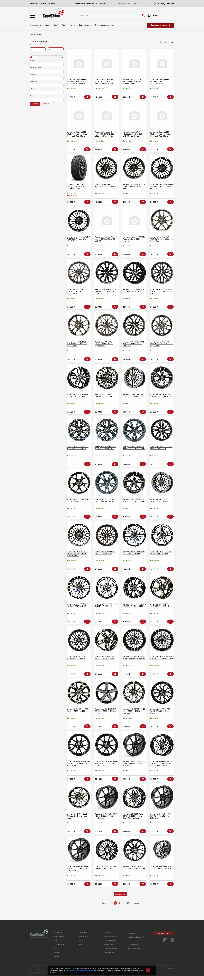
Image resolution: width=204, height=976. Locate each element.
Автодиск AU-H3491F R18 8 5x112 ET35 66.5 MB (78, 500)
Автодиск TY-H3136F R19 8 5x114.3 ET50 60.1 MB (106, 605)
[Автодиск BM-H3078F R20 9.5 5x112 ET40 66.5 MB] (162, 587)
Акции (73, 25)
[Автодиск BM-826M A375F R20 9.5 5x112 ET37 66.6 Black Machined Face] (134, 797)
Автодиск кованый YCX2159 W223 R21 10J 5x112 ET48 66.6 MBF (161, 186)
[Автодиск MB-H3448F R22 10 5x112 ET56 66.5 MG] (162, 483)
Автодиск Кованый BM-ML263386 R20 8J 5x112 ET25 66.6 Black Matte (132, 134)
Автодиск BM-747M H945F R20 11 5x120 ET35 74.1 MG (134, 448)
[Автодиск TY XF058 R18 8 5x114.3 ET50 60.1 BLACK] (134, 273)
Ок (148, 970)
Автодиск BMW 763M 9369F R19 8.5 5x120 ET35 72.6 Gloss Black (106, 763)
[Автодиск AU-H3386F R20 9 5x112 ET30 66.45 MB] (134, 535)
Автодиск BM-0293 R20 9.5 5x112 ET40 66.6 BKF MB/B (161, 867)
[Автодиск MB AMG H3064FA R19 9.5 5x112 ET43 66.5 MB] (162, 640)
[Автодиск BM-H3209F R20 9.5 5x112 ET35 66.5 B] (106, 535)
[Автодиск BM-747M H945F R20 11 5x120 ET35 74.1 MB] (134, 483)
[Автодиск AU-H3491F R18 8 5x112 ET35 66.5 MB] (79, 483)
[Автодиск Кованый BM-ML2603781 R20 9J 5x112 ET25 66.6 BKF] (162, 63)
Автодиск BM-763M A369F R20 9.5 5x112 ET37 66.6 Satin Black (161, 816)
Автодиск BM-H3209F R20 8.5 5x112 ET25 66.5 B (78, 657)
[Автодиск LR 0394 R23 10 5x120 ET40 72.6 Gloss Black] (134, 850)
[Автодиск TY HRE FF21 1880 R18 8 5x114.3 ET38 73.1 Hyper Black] (79, 325)
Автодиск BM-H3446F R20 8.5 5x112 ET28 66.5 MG (78, 448)
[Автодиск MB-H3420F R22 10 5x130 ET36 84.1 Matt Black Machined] (79, 535)
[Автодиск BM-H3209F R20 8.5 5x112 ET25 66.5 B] (79, 640)
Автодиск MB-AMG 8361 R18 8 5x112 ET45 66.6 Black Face (78, 816)
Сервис (47, 25)
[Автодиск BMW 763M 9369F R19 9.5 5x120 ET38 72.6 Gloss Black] (79, 745)
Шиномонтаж (35, 25)
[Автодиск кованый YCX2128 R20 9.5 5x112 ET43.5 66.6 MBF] (106, 168)
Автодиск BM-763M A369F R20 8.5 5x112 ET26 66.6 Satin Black (78, 868)
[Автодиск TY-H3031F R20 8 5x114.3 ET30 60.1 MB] (79, 692)
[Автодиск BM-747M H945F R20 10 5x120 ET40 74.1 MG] (106, 483)
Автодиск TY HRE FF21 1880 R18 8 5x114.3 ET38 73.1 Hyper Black (78, 344)
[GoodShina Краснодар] (53, 14)
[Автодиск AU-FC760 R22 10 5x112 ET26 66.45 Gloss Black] (162, 692)
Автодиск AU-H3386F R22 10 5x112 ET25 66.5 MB (77, 605)
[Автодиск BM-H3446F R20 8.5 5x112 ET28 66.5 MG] (79, 430)
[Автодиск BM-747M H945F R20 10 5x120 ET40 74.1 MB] (162, 378)
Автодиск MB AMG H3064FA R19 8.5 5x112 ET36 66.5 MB (134, 657)
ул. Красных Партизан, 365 (96, 3)
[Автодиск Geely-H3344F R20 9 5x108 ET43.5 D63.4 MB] (134, 587)
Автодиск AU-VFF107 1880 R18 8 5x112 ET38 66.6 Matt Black (161, 291)
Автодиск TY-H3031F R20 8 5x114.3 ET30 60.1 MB (78, 710)
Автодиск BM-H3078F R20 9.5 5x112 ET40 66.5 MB (160, 605)
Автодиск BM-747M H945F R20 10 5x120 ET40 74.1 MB (161, 395)
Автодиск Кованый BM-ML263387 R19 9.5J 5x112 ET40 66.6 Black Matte (105, 81)
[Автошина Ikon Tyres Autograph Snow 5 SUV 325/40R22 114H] (79, 168)
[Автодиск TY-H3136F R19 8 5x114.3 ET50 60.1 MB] (106, 587)
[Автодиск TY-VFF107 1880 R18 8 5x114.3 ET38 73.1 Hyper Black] (79, 273)
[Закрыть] (154, 967)
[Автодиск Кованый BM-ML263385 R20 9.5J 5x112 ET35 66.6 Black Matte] (79, 115)
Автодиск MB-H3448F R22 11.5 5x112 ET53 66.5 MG (133, 395)
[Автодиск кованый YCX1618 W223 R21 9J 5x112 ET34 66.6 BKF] (106, 220)
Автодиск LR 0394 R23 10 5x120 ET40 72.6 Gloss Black (134, 867)
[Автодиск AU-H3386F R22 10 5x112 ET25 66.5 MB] (79, 587)
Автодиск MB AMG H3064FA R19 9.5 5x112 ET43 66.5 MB (161, 657)
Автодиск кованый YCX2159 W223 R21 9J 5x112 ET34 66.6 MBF (78, 239)
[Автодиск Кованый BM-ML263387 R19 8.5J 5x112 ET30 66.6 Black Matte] (79, 63)
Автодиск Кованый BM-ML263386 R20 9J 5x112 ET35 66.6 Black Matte (104, 134)
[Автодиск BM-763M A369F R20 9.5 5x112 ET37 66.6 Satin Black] (162, 797)
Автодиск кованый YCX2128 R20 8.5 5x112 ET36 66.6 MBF (134, 186)
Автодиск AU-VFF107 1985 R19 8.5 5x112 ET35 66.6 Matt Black (133, 344)
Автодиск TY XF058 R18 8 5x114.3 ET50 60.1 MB (77, 395)
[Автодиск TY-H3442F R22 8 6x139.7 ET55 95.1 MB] (106, 378)
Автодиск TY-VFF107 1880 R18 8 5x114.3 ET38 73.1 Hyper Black (78, 291)
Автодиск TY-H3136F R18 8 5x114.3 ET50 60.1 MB (161, 552)
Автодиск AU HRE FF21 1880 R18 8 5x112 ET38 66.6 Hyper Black (161, 239)
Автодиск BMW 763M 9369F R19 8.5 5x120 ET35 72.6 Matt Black (134, 763)
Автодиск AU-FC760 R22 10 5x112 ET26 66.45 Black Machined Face (134, 711)
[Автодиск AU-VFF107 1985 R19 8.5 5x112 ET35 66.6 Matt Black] (134, 325)
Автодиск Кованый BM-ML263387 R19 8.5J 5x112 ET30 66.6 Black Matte (77, 81)
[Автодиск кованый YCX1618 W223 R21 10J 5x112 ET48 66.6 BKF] (134, 220)
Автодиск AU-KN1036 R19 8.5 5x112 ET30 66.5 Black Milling (105, 711)
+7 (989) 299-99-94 (166, 3)
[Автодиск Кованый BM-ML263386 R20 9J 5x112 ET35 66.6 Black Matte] (106, 115)
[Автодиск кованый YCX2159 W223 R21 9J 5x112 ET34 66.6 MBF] (79, 220)
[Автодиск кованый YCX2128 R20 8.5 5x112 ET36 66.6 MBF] (134, 168)
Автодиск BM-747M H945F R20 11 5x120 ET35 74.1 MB (134, 500)
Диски (64, 25)
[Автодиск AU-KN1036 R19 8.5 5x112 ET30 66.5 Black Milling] (106, 692)
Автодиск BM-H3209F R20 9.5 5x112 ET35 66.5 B (105, 552)
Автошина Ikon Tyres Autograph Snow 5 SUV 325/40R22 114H (76, 186)
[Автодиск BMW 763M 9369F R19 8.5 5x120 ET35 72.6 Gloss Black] (106, 745)
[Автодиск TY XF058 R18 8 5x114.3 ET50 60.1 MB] (79, 378)
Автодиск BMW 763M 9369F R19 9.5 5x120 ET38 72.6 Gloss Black (78, 763)
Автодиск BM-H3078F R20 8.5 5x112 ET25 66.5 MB (105, 657)
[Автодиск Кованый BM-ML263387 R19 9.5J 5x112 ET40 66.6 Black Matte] (106, 63)
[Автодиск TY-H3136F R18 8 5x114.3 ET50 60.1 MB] (162, 535)
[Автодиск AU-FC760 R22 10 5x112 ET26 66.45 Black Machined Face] (134, 692)
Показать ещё (120, 894)
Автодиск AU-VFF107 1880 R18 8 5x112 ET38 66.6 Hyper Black (105, 344)
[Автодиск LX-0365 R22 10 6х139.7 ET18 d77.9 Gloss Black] (106, 273)
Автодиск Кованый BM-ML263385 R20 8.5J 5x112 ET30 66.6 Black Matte (160, 134)
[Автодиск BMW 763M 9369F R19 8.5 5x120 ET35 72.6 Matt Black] (134, 745)
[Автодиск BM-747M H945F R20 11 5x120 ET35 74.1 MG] (134, 430)
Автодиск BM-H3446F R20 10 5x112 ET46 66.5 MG (105, 448)
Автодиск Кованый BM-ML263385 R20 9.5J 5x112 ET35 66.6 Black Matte (77, 134)
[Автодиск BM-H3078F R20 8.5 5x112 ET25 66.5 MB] (106, 640)
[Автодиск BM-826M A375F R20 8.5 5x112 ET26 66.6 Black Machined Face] (162, 745)
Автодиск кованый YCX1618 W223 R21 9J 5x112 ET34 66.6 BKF (106, 239)
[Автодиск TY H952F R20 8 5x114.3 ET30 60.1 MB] (106, 850)
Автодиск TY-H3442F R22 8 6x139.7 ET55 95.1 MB (106, 395)
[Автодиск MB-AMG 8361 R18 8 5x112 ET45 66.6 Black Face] (79, 797)
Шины (56, 25)
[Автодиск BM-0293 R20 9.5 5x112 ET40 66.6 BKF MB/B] (162, 850)
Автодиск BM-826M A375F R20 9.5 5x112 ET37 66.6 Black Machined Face (133, 816)
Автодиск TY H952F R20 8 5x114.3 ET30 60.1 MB (105, 867)
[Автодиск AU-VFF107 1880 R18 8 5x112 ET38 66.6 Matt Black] (162, 273)
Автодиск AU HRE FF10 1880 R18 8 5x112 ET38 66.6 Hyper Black (161, 344)
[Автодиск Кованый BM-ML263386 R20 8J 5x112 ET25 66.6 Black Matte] (134, 115)
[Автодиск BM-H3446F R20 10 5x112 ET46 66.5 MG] (106, 430)
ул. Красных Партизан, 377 (48, 3)
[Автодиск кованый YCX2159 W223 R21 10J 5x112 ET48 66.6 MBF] (162, 168)
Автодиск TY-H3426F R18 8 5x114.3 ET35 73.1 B (161, 448)
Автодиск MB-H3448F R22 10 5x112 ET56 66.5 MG (160, 500)
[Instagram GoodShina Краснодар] (164, 941)
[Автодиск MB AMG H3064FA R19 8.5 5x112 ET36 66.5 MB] (134, 640)
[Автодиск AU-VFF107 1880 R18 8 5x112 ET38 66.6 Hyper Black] (106, 325)
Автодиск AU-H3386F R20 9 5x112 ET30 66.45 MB (134, 552)
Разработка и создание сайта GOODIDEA (162, 969)
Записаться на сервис (159, 25)
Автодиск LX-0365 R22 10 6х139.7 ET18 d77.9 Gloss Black (105, 291)
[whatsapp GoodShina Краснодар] (171, 941)
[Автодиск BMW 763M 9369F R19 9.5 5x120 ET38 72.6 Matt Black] (106, 797)
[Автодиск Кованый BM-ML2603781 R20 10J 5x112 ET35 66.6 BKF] (134, 63)
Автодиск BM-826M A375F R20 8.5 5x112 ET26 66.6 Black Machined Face (161, 763)
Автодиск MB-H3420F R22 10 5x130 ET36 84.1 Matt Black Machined (78, 553)
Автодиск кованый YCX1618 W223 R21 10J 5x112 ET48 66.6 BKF (134, 239)
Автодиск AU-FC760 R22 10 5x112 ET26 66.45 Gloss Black (161, 711)
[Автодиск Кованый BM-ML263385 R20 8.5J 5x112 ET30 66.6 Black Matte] (162, 115)
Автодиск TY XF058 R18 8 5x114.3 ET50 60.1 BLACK (133, 290)
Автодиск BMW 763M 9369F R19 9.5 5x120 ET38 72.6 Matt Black (106, 816)
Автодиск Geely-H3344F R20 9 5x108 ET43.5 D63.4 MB (134, 605)
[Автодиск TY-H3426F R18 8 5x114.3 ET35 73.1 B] (162, 430)
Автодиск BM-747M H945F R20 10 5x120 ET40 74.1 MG (106, 500)
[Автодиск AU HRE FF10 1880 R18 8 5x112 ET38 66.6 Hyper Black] (162, 325)
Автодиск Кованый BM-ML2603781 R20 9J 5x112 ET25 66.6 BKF (160, 81)
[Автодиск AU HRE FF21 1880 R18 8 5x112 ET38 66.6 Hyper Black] (162, 220)
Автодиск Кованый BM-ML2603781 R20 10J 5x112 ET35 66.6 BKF (133, 81)
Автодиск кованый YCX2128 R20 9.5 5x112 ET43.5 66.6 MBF (106, 186)
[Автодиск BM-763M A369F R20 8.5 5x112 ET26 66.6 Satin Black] (79, 850)
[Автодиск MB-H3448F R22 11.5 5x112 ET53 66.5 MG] (134, 378)
